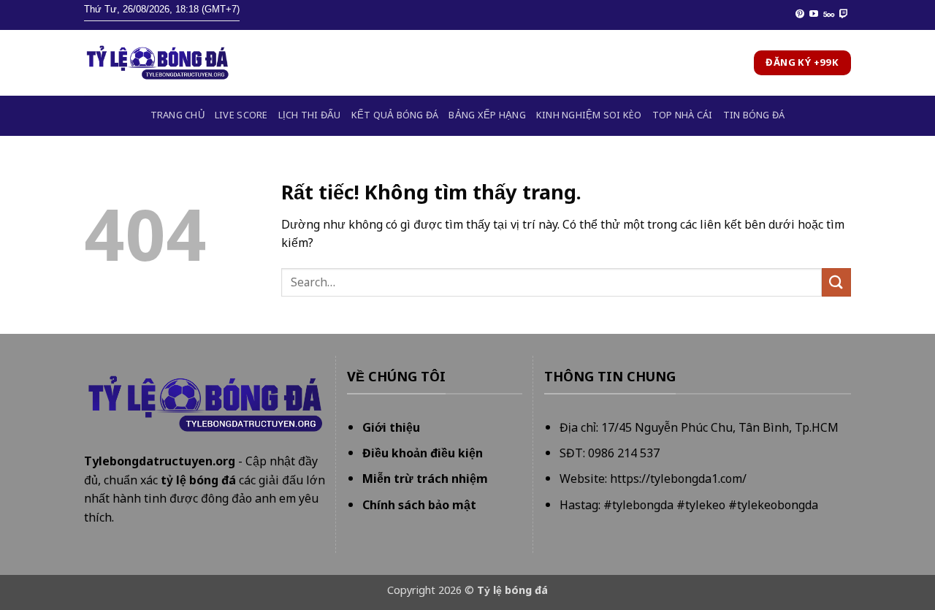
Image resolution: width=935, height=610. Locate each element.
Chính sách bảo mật (419, 504)
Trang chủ (177, 115)
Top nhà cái (682, 115)
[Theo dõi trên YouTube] (813, 14)
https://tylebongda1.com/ (678, 478)
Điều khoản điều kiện (422, 452)
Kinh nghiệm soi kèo (589, 115)
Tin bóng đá (754, 115)
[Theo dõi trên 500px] (828, 14)
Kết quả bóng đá (395, 115)
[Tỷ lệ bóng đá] (157, 62)
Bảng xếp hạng (487, 115)
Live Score (241, 115)
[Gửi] (836, 282)
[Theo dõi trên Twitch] (843, 14)
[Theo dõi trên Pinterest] (799, 14)
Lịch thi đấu (309, 115)
